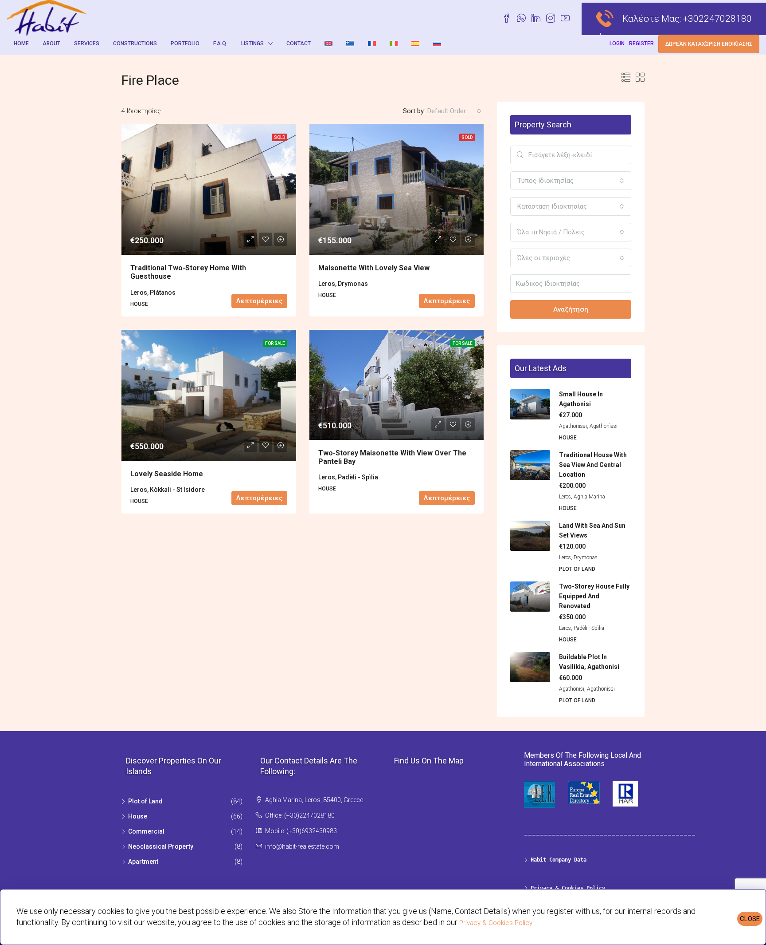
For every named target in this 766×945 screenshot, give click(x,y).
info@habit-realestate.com (302, 846)
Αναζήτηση (570, 309)
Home (21, 43)
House (137, 816)
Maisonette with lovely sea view (374, 268)
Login (617, 43)
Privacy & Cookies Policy (495, 923)
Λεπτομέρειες (259, 301)
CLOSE (750, 919)
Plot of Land (145, 801)
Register (641, 43)
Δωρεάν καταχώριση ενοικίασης (708, 44)
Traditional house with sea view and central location (593, 464)
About (51, 43)
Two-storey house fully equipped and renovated (594, 596)
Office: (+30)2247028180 (300, 815)
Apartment (143, 861)
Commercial (146, 831)
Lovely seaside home (166, 474)
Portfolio (185, 43)
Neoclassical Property (160, 846)
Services (86, 43)
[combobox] (454, 111)
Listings (252, 43)
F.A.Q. (220, 43)
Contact (298, 43)
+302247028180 (717, 18)
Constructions (135, 43)
